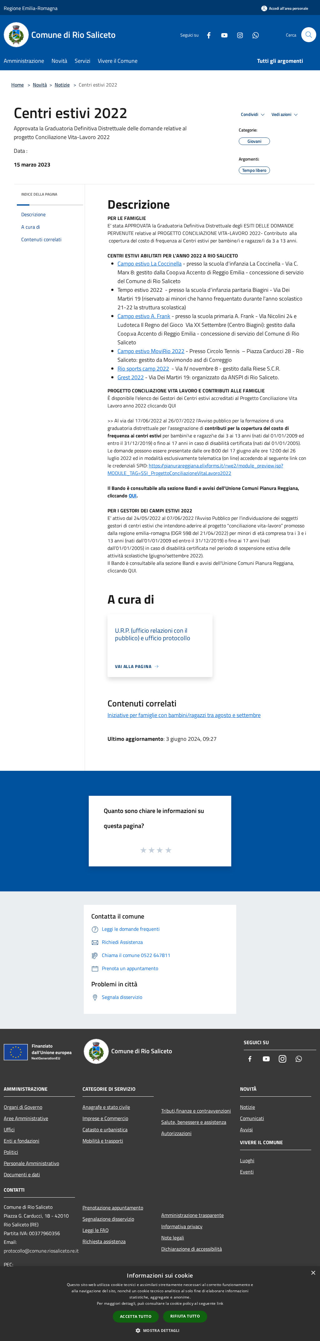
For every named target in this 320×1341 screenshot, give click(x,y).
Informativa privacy (181, 1226)
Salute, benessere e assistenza (193, 1122)
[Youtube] (222, 34)
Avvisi (246, 1129)
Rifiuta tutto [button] (185, 1316)
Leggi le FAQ (95, 1230)
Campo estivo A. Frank (144, 316)
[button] (159, 1330)
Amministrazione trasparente (192, 1215)
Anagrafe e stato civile (106, 1107)
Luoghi (247, 1160)
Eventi (247, 1171)
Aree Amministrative (26, 1118)
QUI (133, 495)
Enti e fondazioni (21, 1140)
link (220, 1303)
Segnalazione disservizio (108, 1219)
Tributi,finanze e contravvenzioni (196, 1110)
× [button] (313, 1273)
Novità (40, 84)
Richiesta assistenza (104, 1241)
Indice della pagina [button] (39, 194)
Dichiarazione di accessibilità (191, 1249)
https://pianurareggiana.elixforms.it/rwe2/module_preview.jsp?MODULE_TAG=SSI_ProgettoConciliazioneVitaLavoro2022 (195, 469)
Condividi (250, 114)
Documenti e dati (22, 1174)
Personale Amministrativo (31, 1163)
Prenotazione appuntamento (112, 1207)
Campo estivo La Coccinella (150, 263)
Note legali (172, 1237)
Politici (11, 1152)
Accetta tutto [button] (136, 1316)
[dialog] (160, 1303)
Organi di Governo (23, 1107)
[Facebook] (206, 34)
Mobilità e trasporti (102, 1140)
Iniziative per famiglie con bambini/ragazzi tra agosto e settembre (184, 715)
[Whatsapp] (253, 34)
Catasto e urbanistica (105, 1129)
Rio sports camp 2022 (143, 368)
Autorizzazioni (176, 1133)
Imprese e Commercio (105, 1118)
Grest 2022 (131, 377)
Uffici (9, 1129)
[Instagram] (237, 34)
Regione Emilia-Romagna (31, 8)
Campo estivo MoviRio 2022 (151, 351)
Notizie (62, 84)
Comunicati (252, 1118)
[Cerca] (308, 34)
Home (17, 84)
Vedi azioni (282, 114)
